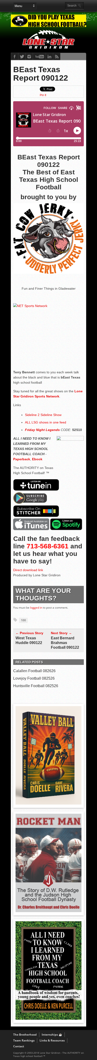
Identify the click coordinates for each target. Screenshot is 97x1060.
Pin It (43, 95)
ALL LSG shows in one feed (45, 422)
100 (23, 620)
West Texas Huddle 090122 (29, 640)
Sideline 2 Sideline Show (43, 415)
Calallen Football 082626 (34, 671)
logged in (36, 608)
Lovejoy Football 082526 (34, 678)
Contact (18, 1046)
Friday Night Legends (42, 430)
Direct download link (28, 570)
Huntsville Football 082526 (35, 686)
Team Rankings (24, 1040)
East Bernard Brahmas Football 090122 (65, 642)
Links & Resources (52, 1040)
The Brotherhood (25, 1035)
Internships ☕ (52, 1035)
